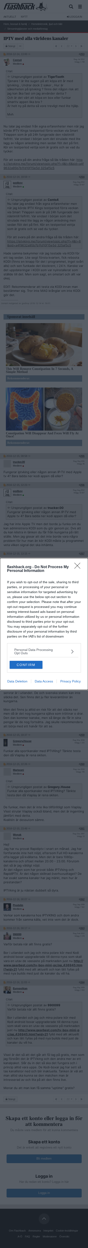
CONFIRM (26, 665)
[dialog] (44, 624)
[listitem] (44, 651)
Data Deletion (17, 681)
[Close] (78, 567)
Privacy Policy (70, 681)
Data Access (44, 681)
